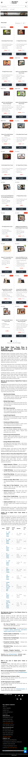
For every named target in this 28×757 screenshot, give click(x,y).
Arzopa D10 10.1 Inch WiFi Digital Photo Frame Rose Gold (21, 290)
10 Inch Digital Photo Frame (7, 165)
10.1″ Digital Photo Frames (21, 165)
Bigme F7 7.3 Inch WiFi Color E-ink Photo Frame (7, 258)
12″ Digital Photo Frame (21, 195)
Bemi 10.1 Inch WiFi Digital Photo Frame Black (7, 103)
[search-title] (25, 6)
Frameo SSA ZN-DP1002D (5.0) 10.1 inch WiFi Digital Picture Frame (7, 196)
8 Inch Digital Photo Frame (7, 40)
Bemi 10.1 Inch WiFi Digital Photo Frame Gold (21, 320)
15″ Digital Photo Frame (7, 71)
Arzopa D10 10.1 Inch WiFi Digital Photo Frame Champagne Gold (7, 290)
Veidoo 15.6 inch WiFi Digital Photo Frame (21, 103)
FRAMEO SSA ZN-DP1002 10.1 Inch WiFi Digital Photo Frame (21, 227)
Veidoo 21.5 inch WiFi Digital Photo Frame (7, 135)
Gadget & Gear (5, 9)
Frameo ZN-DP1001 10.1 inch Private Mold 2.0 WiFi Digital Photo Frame (21, 258)
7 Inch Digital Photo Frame (21, 134)
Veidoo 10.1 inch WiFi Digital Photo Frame (21, 72)
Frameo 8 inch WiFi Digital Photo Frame (7, 320)
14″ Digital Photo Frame (22, 40)
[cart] (26, 2)
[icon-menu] (15, 695)
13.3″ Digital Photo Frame (7, 226)
